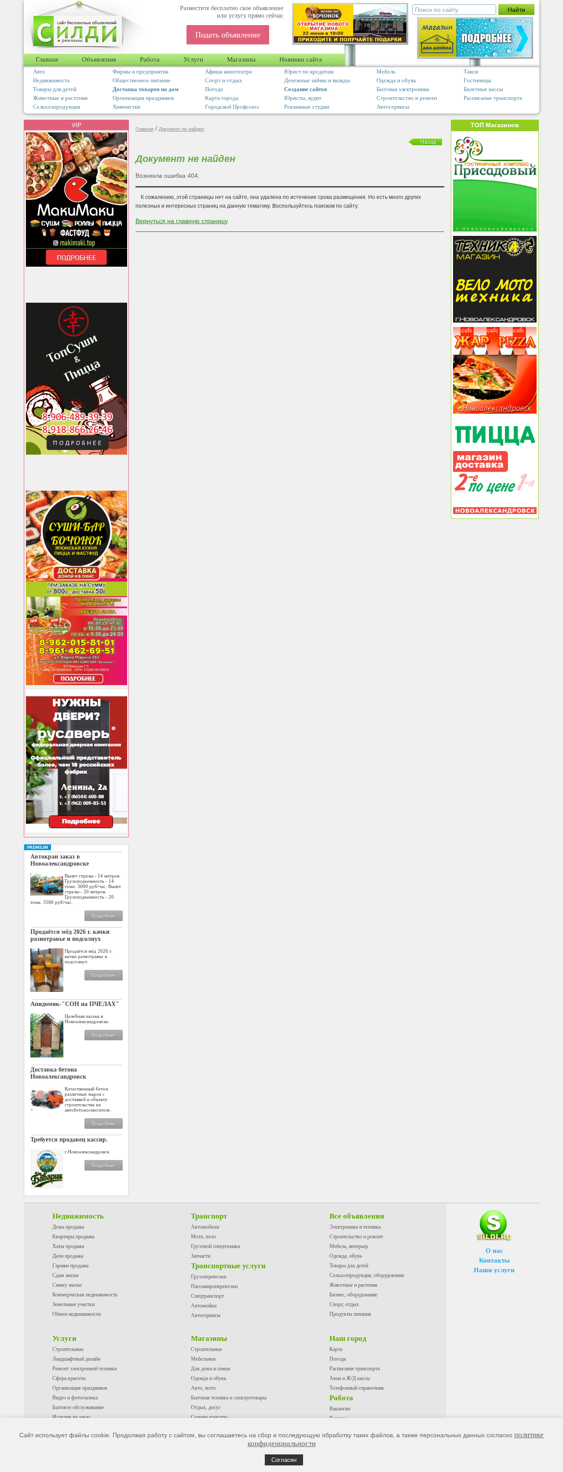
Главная (47, 59)
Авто (39, 71)
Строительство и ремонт (407, 98)
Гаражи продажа (70, 1266)
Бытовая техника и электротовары (229, 1398)
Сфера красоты (69, 1378)
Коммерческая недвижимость (84, 1295)
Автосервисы (393, 106)
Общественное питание (142, 80)
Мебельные (203, 1359)
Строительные (68, 1349)
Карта (335, 1349)
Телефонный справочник (356, 1388)
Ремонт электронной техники (84, 1369)
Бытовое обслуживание (78, 1407)
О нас (494, 1250)
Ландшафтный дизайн (76, 1359)
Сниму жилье (67, 1285)
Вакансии (339, 1409)
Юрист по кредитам (308, 71)
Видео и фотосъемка (75, 1398)
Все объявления (356, 1216)
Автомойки (203, 1306)
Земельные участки (73, 1304)
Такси (471, 71)
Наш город (347, 1338)
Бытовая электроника (403, 89)
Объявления (99, 59)
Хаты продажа (68, 1246)
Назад (428, 142)
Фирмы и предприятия (140, 71)
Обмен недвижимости (76, 1314)
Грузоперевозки (208, 1277)
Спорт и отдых (223, 80)
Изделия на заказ (71, 1417)
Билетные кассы (483, 89)
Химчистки (126, 106)
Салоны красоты (209, 1417)
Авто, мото (203, 1388)
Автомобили (205, 1227)
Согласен (283, 1460)
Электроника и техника (354, 1227)
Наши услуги (494, 1270)
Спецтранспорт (207, 1296)
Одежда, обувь (345, 1256)
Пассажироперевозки (214, 1286)
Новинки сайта (300, 59)
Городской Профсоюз (232, 106)
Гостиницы (477, 80)
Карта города (221, 98)
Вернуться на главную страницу (181, 220)
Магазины (241, 59)
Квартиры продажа (73, 1236)
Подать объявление (227, 34)
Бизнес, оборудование (353, 1295)
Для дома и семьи (210, 1369)
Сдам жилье (65, 1275)
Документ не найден (181, 129)
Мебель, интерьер (348, 1246)
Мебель (386, 71)
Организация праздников (143, 98)
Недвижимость (51, 80)
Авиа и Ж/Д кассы (349, 1378)
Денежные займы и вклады (317, 80)
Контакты (494, 1260)
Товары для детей (55, 89)
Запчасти (200, 1256)
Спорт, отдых (344, 1304)
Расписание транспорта (493, 98)
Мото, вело (203, 1236)
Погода (214, 89)
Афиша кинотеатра (228, 71)
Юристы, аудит (303, 98)
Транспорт (209, 1216)
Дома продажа (68, 1227)
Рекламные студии (306, 106)
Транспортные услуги (228, 1266)
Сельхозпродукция (56, 106)
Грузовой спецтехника (215, 1246)
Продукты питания (350, 1314)
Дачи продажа (67, 1256)
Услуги (193, 59)
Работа (150, 59)
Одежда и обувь (396, 80)
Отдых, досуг (206, 1407)
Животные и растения (60, 98)
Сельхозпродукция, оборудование (366, 1275)
